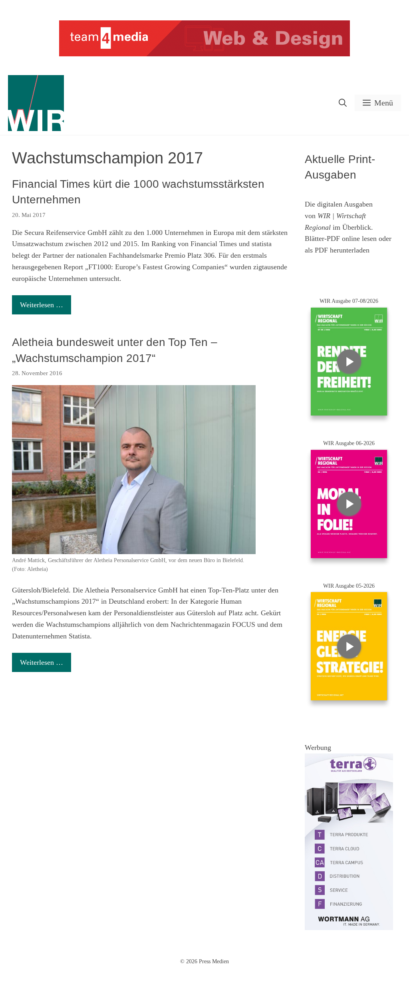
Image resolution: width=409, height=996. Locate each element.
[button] (343, 103)
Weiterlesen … (41, 305)
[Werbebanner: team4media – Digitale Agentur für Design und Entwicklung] (204, 55)
